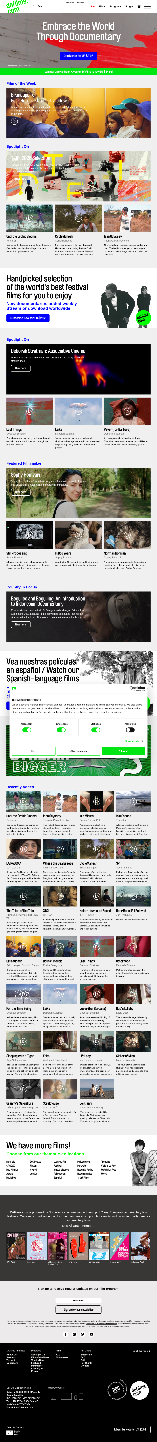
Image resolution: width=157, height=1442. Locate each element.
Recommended (84, 1173)
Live (92, 6)
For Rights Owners (86, 1364)
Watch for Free (108, 1169)
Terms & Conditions (12, 1361)
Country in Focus (21, 587)
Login (129, 6)
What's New (37, 1360)
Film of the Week (21, 83)
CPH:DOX (10, 1165)
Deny (33, 751)
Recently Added (20, 787)
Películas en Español (59, 1175)
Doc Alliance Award (12, 1171)
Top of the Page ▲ (141, 1351)
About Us (11, 1354)
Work (104, 1173)
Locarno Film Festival (60, 1163)
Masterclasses (61, 1169)
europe (80, 2)
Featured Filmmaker (23, 463)
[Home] (17, 6)
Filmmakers (62, 1357)
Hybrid (33, 1169)
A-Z (58, 1354)
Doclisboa (11, 1177)
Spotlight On (17, 146)
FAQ (83, 1357)
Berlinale (10, 1161)
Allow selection (78, 751)
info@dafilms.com (23, 1407)
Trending (105, 1161)
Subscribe (86, 1354)
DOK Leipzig (35, 1161)
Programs (116, 6)
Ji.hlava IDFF (115, 1262)
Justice (33, 1173)
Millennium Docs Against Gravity (55, 1263)
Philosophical (83, 1161)
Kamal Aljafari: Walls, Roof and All (20, 66)
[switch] (61, 729)
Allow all (123, 751)
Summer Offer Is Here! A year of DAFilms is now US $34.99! (78, 71)
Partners (11, 1357)
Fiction (33, 1165)
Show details (132, 741)
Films (102, 6)
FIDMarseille (94, 1262)
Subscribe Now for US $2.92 (28, 318)
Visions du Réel (108, 1165)
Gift (83, 1360)
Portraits (81, 1165)
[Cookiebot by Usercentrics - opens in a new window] (131, 688)
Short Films (83, 1177)
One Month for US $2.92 (78, 56)
